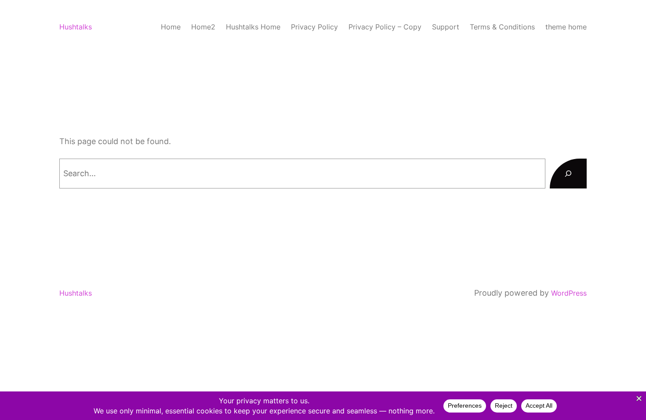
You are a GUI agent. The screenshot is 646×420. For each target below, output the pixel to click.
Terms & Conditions (502, 26)
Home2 (203, 26)
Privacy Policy (314, 26)
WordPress (569, 293)
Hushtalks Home (253, 26)
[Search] (568, 173)
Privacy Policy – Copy (384, 26)
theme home (566, 26)
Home (171, 26)
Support (445, 26)
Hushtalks (75, 26)
